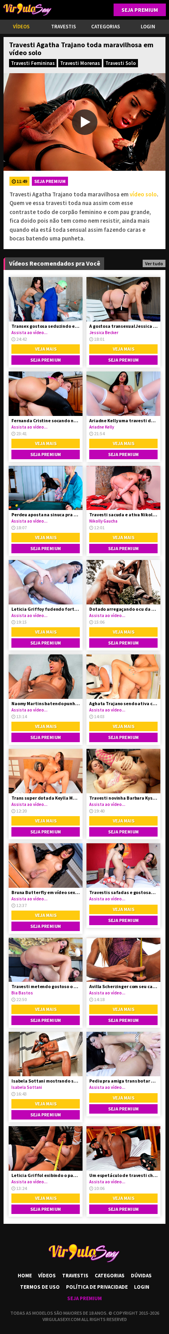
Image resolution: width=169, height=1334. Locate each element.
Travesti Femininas (33, 63)
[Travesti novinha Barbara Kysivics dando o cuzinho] (123, 771)
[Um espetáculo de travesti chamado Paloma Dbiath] (123, 1148)
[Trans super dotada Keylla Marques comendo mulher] (46, 771)
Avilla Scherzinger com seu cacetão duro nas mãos (123, 986)
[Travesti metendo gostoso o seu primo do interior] (46, 960)
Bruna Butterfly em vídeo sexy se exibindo (45, 892)
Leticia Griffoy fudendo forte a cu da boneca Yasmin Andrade (45, 609)
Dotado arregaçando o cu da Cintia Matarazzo (123, 609)
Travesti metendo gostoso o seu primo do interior (45, 986)
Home (25, 1275)
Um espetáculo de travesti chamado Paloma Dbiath (123, 1175)
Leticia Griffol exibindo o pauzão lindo (45, 1175)
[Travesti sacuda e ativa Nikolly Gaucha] (123, 488)
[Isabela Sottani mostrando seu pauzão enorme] (46, 1054)
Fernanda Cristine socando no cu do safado (45, 420)
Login (141, 1287)
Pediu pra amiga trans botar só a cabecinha (123, 1081)
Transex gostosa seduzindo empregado (45, 326)
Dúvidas (141, 1275)
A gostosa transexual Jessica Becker (123, 326)
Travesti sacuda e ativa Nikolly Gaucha (123, 514)
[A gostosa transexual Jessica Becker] (123, 299)
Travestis (63, 26)
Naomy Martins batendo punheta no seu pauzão (45, 703)
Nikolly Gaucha (103, 521)
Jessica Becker (103, 332)
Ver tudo (154, 263)
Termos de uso (40, 1287)
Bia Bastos (22, 993)
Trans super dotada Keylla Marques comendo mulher (45, 798)
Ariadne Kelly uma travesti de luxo (123, 420)
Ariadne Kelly (101, 427)
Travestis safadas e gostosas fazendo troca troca (123, 892)
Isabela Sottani (26, 1087)
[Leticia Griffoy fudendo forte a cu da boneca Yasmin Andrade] (46, 582)
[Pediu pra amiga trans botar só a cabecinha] (123, 1054)
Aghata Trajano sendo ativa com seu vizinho (123, 703)
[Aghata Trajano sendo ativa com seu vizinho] (123, 676)
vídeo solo (143, 194)
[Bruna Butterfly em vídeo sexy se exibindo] (46, 865)
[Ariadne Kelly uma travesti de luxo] (123, 393)
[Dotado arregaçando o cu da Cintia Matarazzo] (123, 582)
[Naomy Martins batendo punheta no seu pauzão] (46, 676)
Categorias (105, 26)
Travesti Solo (120, 63)
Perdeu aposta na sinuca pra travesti (45, 514)
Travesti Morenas (80, 63)
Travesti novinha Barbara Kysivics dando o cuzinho (123, 798)
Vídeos (21, 26)
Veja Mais (46, 349)
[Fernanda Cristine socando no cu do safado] (46, 393)
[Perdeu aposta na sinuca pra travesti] (46, 488)
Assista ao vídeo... (29, 332)
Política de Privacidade (97, 1287)
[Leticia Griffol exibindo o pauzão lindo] (46, 1148)
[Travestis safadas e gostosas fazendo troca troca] (123, 865)
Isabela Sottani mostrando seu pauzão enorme (45, 1081)
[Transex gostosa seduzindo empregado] (46, 299)
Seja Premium (139, 9)
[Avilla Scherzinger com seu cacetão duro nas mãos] (123, 960)
